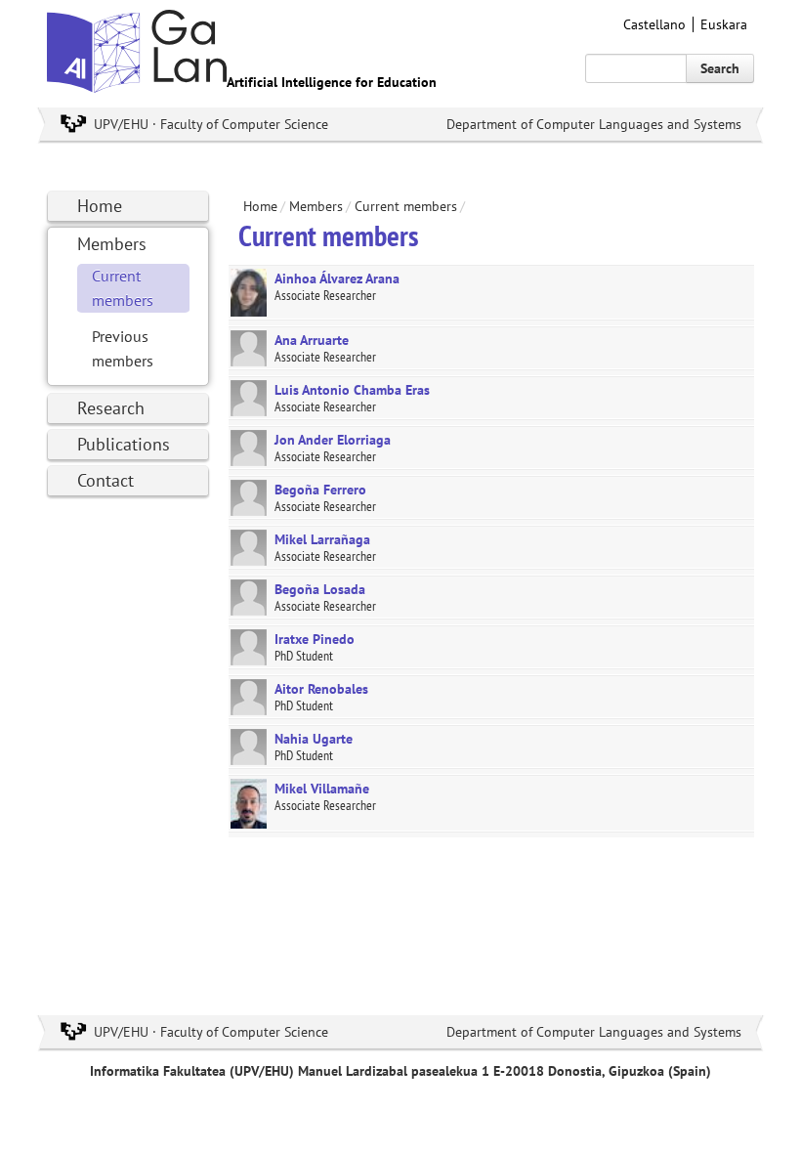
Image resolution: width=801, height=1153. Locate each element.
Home (99, 205)
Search (719, 68)
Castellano (654, 24)
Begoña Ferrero (320, 489)
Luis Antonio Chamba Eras (352, 390)
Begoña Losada (319, 589)
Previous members (122, 348)
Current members (122, 288)
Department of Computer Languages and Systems (593, 124)
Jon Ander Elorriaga (332, 439)
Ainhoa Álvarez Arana (337, 278)
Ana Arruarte (311, 340)
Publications (123, 444)
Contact (105, 480)
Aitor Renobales (321, 689)
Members (112, 244)
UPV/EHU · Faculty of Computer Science (211, 124)
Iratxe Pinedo (314, 639)
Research (111, 408)
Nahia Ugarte (313, 738)
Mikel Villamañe (321, 788)
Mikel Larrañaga (322, 539)
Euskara (723, 24)
